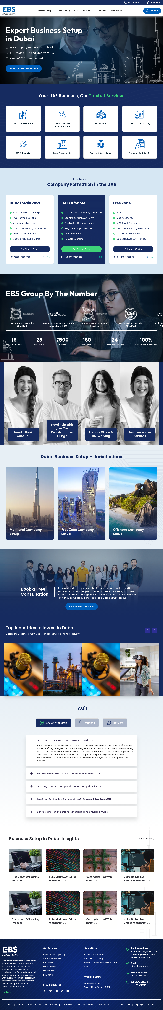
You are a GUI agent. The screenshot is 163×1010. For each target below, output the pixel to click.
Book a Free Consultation (24, 68)
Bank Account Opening (54, 954)
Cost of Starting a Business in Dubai (100, 962)
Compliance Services (53, 958)
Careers (20, 1004)
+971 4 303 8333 (135, 2)
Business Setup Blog (93, 958)
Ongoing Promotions (94, 954)
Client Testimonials (84, 1004)
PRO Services (49, 975)
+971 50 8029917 (138, 985)
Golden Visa (48, 970)
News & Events (34, 1004)
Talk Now (153, 10)
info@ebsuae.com (139, 966)
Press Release (51, 1004)
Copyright (139, 1004)
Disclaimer (125, 1004)
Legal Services (49, 966)
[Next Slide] (154, 630)
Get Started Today (30, 249)
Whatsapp (156, 2)
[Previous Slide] (147, 630)
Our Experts (67, 1004)
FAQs (10, 1004)
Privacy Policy (103, 1004)
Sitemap (151, 1004)
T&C (115, 1004)
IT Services (48, 962)
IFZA (86, 966)
